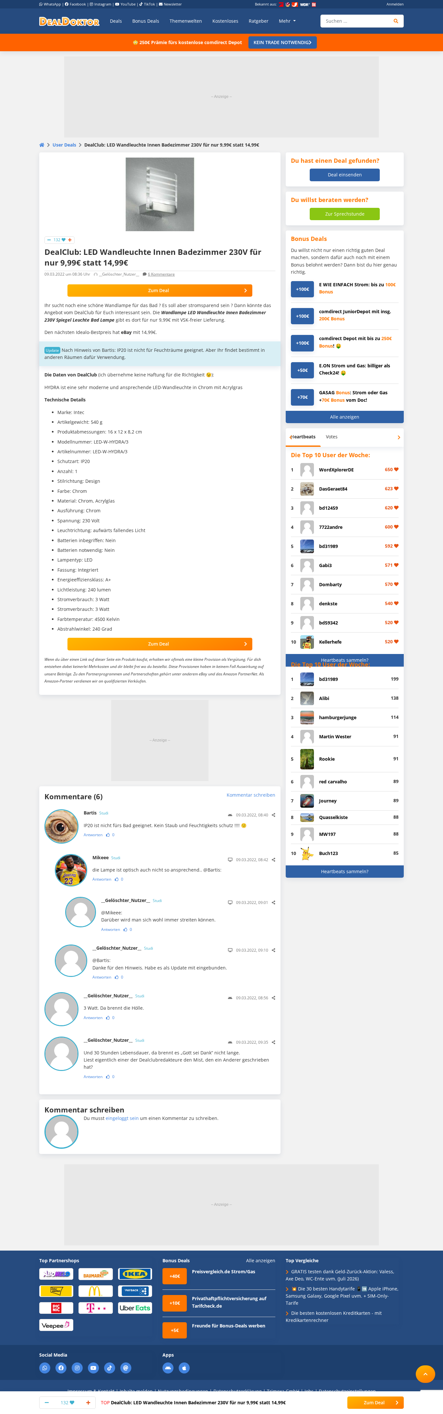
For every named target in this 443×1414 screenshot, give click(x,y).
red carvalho (333, 781)
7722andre (330, 527)
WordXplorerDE (336, 470)
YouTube (128, 4)
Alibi (324, 698)
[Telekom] (95, 1307)
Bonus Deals (145, 21)
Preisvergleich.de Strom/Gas (223, 1271)
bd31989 (328, 546)
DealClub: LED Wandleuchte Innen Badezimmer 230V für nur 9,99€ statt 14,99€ (193, 1402)
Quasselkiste (333, 817)
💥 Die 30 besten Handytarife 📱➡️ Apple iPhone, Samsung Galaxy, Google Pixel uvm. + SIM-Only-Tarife (342, 1296)
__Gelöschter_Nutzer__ (131, 900)
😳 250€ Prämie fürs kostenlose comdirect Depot (187, 42)
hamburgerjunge (337, 717)
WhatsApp (52, 4)
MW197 (327, 834)
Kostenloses (225, 21)
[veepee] (56, 1324)
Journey (328, 801)
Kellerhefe (330, 642)
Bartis (96, 813)
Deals (116, 21)
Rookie (327, 759)
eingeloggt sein (122, 1118)
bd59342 (328, 623)
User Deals (64, 145)
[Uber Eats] (135, 1307)
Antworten (93, 835)
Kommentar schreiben (251, 795)
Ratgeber (259, 21)
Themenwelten (186, 21)
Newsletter (173, 4)
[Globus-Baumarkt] (95, 1273)
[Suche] (396, 21)
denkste (328, 603)
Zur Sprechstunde (345, 214)
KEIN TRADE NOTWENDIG (281, 42)
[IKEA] (135, 1273)
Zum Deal (158, 290)
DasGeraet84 (333, 489)
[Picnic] (56, 1307)
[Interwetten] (56, 1290)
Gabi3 (325, 565)
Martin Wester (335, 736)
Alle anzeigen (344, 417)
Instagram (102, 4)
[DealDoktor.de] (69, 21)
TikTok (149, 4)
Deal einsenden (345, 175)
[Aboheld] (56, 1273)
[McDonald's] (95, 1290)
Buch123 (328, 853)
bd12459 (328, 508)
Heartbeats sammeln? (344, 660)
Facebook (78, 4)
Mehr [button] (285, 21)
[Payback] (135, 1290)
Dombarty (330, 584)
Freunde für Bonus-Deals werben (228, 1326)
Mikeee (106, 857)
